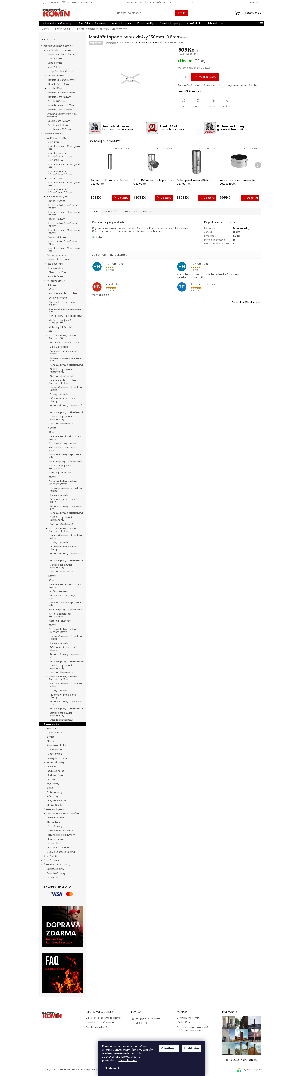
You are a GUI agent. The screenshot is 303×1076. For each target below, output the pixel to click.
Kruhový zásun (56, 268)
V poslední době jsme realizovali (103, 1017)
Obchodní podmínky (160, 2)
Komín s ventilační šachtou (62, 54)
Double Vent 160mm (59, 121)
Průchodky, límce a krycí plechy (62, 303)
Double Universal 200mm (62, 105)
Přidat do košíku (207, 77)
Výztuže (51, 779)
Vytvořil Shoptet (252, 1069)
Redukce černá (56, 775)
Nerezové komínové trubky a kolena (66, 389)
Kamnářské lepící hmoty (61, 834)
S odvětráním (55, 276)
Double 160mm (56, 75)
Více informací (128, 1060)
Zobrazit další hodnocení (246, 302)
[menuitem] (56, 23)
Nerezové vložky (55, 762)
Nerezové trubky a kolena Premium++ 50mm (63, 382)
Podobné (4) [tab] (111, 211)
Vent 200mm (55, 67)
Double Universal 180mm (62, 92)
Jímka (50, 788)
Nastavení (112, 1068)
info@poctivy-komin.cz (149, 1018)
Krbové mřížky (55, 839)
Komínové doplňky (54, 809)
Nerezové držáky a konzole (63, 443)
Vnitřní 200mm (56, 178)
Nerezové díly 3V (56, 280)
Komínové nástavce (58, 259)
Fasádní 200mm (57, 237)
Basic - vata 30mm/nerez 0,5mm (62, 206)
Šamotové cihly (55, 868)
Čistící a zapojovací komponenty (60, 321)
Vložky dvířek (55, 753)
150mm (52, 285)
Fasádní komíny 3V (57, 196)
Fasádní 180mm (56, 218)
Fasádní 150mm (56, 200)
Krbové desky (55, 826)
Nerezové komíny (53, 133)
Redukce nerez (56, 771)
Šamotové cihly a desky (57, 864)
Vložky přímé (55, 749)
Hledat (181, 13)
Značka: (174, 42)
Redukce (51, 766)
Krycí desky (53, 783)
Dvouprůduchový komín (60, 71)
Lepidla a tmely (55, 732)
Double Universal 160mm (62, 80)
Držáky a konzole (58, 297)
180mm (52, 427)
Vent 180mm (55, 62)
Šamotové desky (56, 873)
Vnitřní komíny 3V (56, 138)
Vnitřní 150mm (55, 142)
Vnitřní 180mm (56, 160)
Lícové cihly (53, 843)
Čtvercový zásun (57, 272)
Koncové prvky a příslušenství (65, 315)
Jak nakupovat (133, 2)
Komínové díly (51, 724)
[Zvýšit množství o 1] (189, 75)
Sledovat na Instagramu (244, 1060)
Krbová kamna (52, 860)
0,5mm (52, 289)
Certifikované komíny (98, 1027)
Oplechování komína (58, 847)
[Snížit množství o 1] (189, 79)
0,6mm (52, 331)
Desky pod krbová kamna (61, 851)
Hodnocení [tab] (131, 211)
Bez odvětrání (55, 263)
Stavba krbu (53, 822)
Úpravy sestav (54, 805)
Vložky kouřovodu (57, 758)
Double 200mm (56, 101)
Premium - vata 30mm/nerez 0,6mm (65, 148)
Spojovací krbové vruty (60, 830)
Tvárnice (51, 728)
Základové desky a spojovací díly (65, 310)
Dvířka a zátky (54, 792)
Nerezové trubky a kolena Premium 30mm (63, 337)
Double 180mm (56, 88)
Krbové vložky (51, 856)
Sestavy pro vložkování (59, 255)
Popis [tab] (95, 211)
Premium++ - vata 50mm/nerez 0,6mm (60, 155)
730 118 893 (142, 1023)
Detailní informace (188, 91)
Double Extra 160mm (59, 84)
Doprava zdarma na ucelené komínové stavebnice (192, 1029)
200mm (52, 576)
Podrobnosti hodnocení (149, 42)
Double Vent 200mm (59, 129)
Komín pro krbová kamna (100, 1022)
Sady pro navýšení (57, 800)
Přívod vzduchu (55, 817)
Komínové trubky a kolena (63, 293)
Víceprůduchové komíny (57, 50)
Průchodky (52, 796)
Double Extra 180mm (59, 97)
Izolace (51, 736)
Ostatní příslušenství (60, 327)
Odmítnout (169, 1048)
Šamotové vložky (56, 745)
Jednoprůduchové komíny (58, 45)
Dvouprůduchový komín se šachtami (62, 115)
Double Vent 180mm (59, 125)
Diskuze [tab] (147, 211)
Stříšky (50, 741)
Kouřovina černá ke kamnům (63, 813)
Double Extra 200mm (60, 109)
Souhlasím (191, 1048)
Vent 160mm (55, 58)
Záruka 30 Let (184, 1022)
